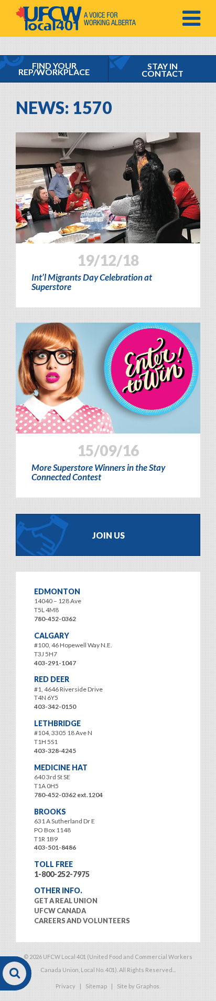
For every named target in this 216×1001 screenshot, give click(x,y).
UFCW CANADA (60, 910)
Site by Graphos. (138, 986)
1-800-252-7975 (62, 874)
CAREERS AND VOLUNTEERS (82, 920)
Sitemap (96, 986)
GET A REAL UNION (66, 900)
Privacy (65, 986)
